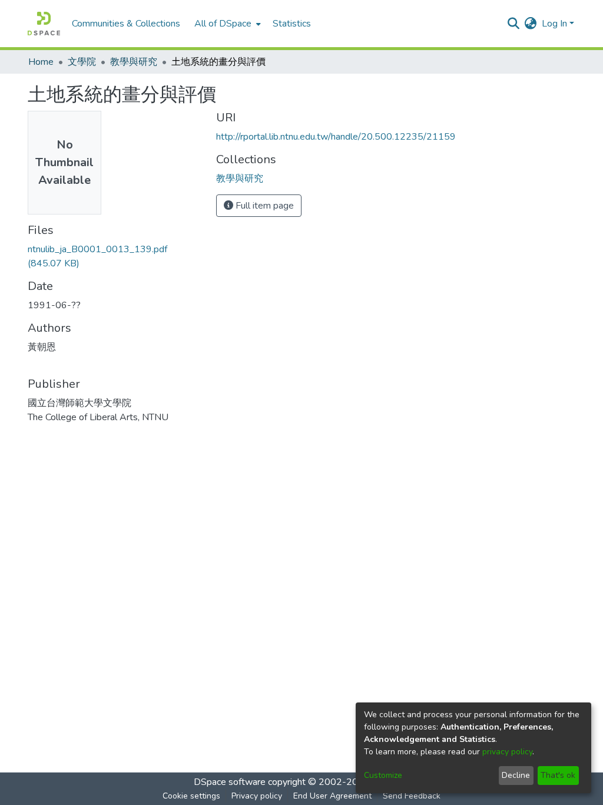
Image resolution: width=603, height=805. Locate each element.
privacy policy (507, 751)
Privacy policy (256, 795)
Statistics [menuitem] (292, 23)
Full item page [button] (263, 205)
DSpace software (230, 782)
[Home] (44, 23)
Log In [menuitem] (554, 23)
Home (41, 61)
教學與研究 (133, 61)
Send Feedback (411, 795)
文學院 (82, 61)
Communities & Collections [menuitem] (126, 23)
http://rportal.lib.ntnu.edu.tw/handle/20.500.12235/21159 (336, 136)
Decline (516, 775)
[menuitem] (226, 23)
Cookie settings (191, 795)
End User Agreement (332, 795)
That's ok (558, 775)
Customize (383, 775)
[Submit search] (513, 24)
